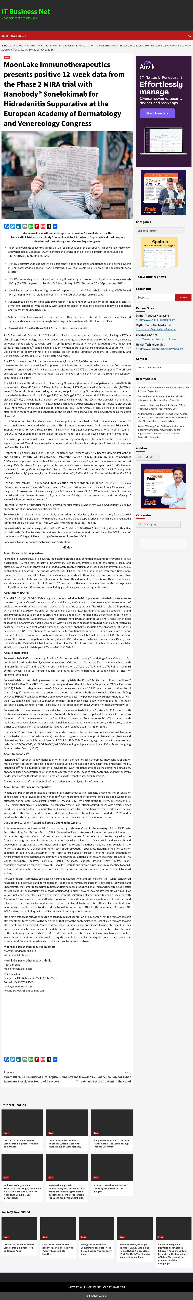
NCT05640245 (83, 528)
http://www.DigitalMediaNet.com (156, 329)
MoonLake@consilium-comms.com (24, 990)
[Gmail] (43, 226)
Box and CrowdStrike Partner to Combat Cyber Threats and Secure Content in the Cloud (99, 1076)
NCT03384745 (13, 518)
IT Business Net (26, 11)
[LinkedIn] (19, 226)
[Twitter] (13, 226)
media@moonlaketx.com (18, 968)
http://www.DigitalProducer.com (155, 319)
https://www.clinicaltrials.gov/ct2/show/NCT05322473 (40, 647)
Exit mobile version (97, 1295)
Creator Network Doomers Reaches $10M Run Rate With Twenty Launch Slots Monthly (65, 1143)
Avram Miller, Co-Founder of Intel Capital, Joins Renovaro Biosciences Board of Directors (35, 1076)
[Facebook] (7, 226)
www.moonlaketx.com (98, 817)
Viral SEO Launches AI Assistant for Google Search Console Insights (110, 1188)
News (7, 57)
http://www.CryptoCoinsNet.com (156, 339)
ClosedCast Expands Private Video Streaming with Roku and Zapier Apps (21, 1143)
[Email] (25, 226)
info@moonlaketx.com (17, 955)
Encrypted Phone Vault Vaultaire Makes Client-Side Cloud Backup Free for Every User (111, 1143)
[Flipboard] (37, 226)
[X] (49, 226)
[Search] (189, 36)
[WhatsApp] (31, 226)
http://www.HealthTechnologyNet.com (159, 348)
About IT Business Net (14, 35)
